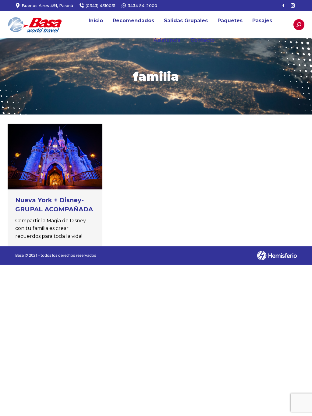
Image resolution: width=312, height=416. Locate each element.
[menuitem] (95, 20)
